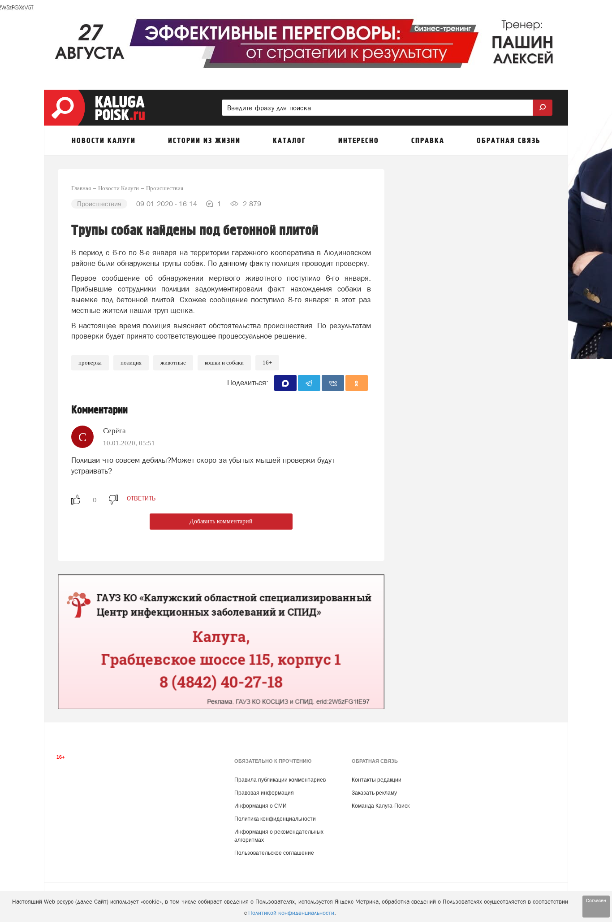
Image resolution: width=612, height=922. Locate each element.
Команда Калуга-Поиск (380, 806)
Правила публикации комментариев (280, 780)
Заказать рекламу (374, 793)
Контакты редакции (376, 780)
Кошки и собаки (224, 362)
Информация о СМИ (260, 806)
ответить (141, 498)
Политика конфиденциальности (275, 819)
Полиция (131, 362)
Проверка (90, 362)
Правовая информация (264, 793)
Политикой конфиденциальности (291, 912)
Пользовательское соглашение (274, 853)
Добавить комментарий (221, 521)
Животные (173, 362)
